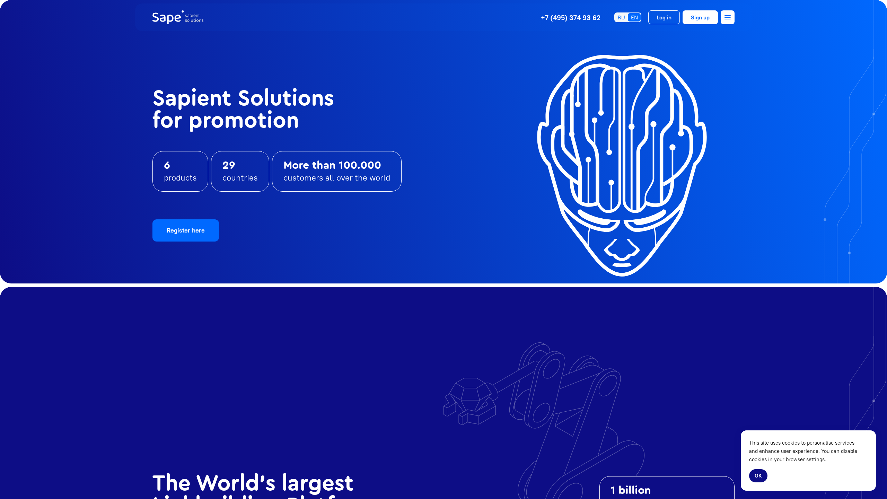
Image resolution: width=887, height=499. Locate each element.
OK (758, 475)
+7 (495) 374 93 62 (570, 17)
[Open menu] (728, 17)
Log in (664, 17)
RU (621, 17)
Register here (186, 230)
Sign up (700, 17)
